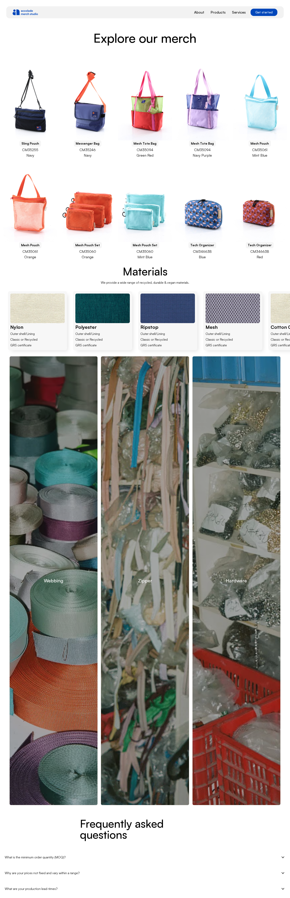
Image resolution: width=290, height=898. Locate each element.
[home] (25, 12)
